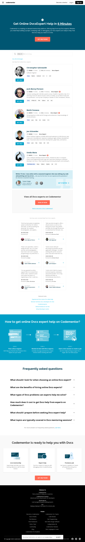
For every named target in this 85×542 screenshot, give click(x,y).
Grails (44, 120)
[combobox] (47, 54)
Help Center (66, 539)
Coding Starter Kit (52, 524)
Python (33, 76)
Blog (33, 529)
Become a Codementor (32, 514)
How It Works (33, 516)
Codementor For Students (33, 532)
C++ (43, 76)
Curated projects (42, 304)
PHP (39, 100)
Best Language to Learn (52, 529)
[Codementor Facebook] (72, 539)
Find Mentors (32, 519)
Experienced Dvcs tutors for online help (42, 299)
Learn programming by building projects (42, 501)
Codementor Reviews (52, 527)
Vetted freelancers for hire (43, 306)
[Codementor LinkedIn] (80, 539)
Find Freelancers (32, 521)
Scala (40, 143)
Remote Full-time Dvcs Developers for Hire (42, 302)
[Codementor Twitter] (76, 539)
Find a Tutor (33, 524)
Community (33, 527)
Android (39, 76)
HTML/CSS (34, 100)
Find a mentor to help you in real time (42, 493)
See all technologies (17, 59)
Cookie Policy (48, 537)
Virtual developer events (42, 309)
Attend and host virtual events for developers (42, 497)
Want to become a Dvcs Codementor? (42, 208)
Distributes (31, 164)
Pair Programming (52, 519)
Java (32, 120)
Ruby (38, 164)
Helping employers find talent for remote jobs (42, 505)
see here (58, 428)
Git (48, 100)
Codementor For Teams (52, 514)
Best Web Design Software (52, 521)
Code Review (52, 516)
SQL (36, 120)
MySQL (48, 164)
